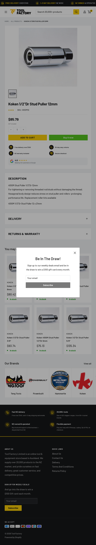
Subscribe (48, 285)
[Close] (75, 252)
